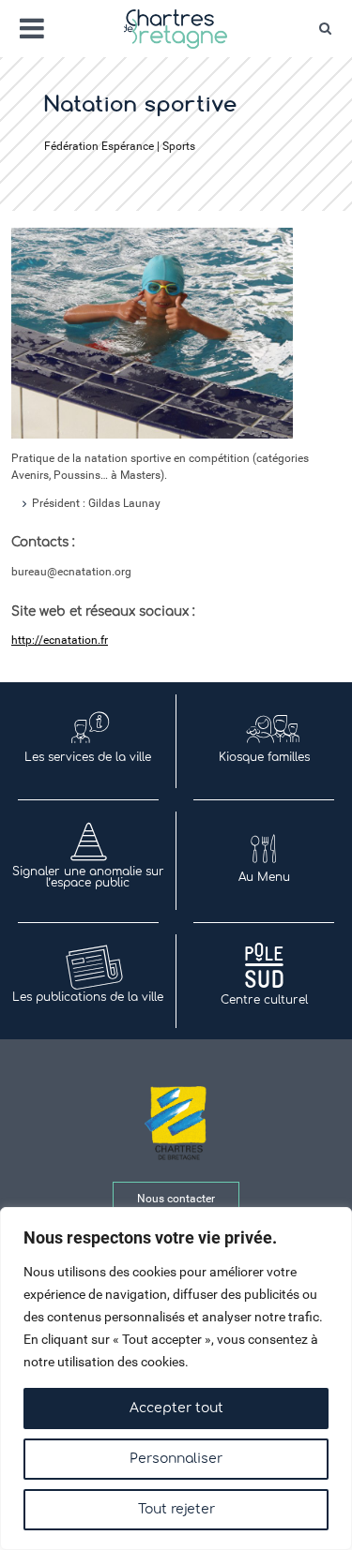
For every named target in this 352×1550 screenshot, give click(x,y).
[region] (176, 1378)
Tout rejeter (176, 1509)
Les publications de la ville (87, 997)
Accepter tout (176, 1408)
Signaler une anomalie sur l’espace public (88, 877)
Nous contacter (176, 1198)
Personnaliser (176, 1459)
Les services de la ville (87, 757)
